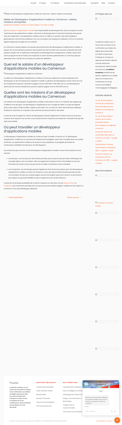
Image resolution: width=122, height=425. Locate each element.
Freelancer (8, 186)
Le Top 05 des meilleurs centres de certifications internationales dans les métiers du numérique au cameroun (104, 106)
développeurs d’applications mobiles (20, 30)
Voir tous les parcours (44, 406)
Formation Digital (32, 25)
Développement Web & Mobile (74, 395)
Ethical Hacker (41, 395)
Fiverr (72, 183)
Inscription (95, 3)
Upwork (66, 183)
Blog (103, 3)
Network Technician (43, 398)
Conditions (109, 421)
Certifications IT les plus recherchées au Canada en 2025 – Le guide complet (105, 147)
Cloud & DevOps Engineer (45, 402)
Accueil (33, 3)
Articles (23, 25)
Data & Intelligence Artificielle (73, 391)
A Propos (42, 3)
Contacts (111, 3)
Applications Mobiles (11, 25)
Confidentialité (100, 421)
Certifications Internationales (75, 3)
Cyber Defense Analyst (44, 391)
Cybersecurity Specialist (45, 387)
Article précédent (14, 197)
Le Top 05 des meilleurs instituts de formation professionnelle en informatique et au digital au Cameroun (105, 122)
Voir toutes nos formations (72, 412)
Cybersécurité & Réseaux (72, 387)
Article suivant (74, 197)
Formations (55, 3)
